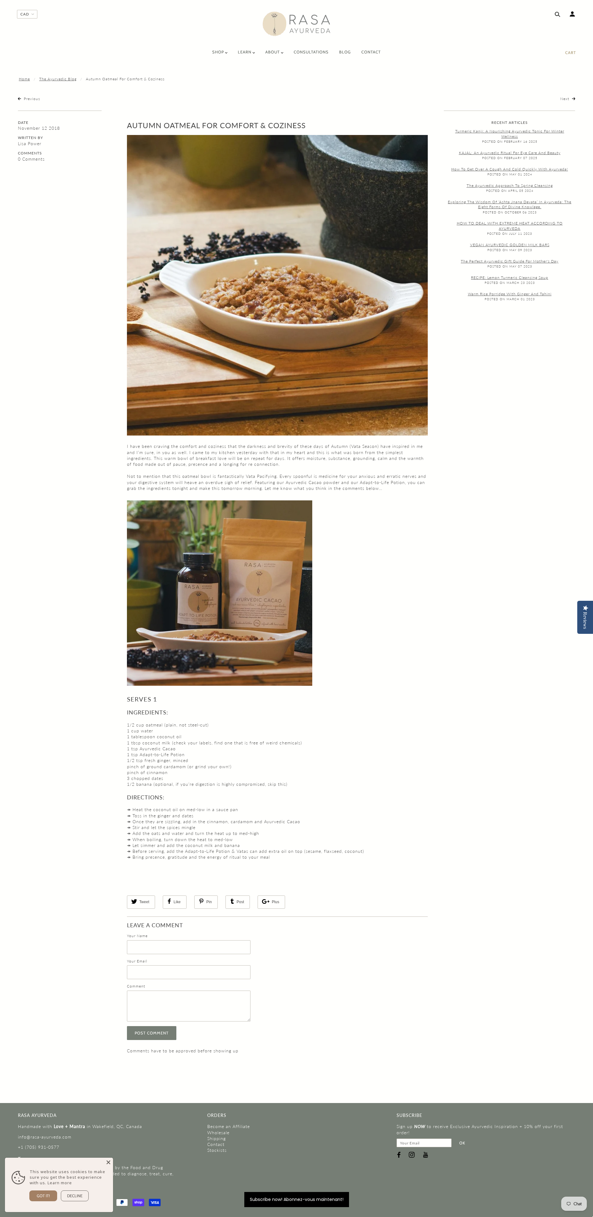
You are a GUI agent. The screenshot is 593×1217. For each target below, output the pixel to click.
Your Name (137, 935)
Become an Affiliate (228, 1126)
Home (24, 79)
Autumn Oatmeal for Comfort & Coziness (216, 125)
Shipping (216, 1138)
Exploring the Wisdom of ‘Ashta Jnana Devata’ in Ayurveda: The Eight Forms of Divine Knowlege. (509, 204)
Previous (31, 98)
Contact (216, 1144)
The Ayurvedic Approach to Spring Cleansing (510, 185)
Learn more (60, 1182)
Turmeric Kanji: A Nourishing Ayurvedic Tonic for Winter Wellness (509, 134)
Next (565, 98)
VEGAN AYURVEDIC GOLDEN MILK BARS (509, 244)
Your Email (137, 961)
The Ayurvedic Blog (58, 79)
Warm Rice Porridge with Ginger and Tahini (510, 294)
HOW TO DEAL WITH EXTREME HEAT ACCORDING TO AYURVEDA (510, 226)
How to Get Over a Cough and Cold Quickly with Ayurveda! (509, 169)
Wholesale (218, 1132)
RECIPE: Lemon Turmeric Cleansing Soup (509, 277)
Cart (570, 52)
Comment (136, 986)
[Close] (108, 1162)
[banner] (296, 24)
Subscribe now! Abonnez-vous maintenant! (296, 1199)
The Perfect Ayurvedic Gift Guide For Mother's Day (509, 261)
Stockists (217, 1150)
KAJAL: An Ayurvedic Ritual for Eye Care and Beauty (510, 152)
